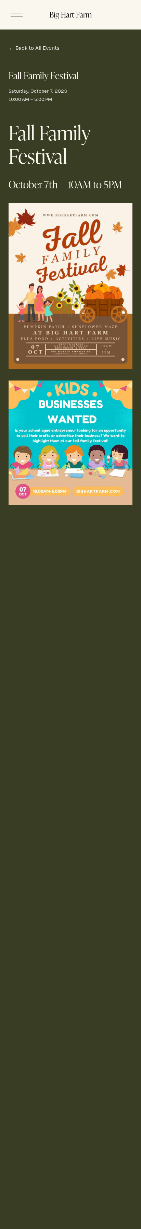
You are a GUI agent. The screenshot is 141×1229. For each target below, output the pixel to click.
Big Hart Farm (70, 14)
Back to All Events (37, 48)
